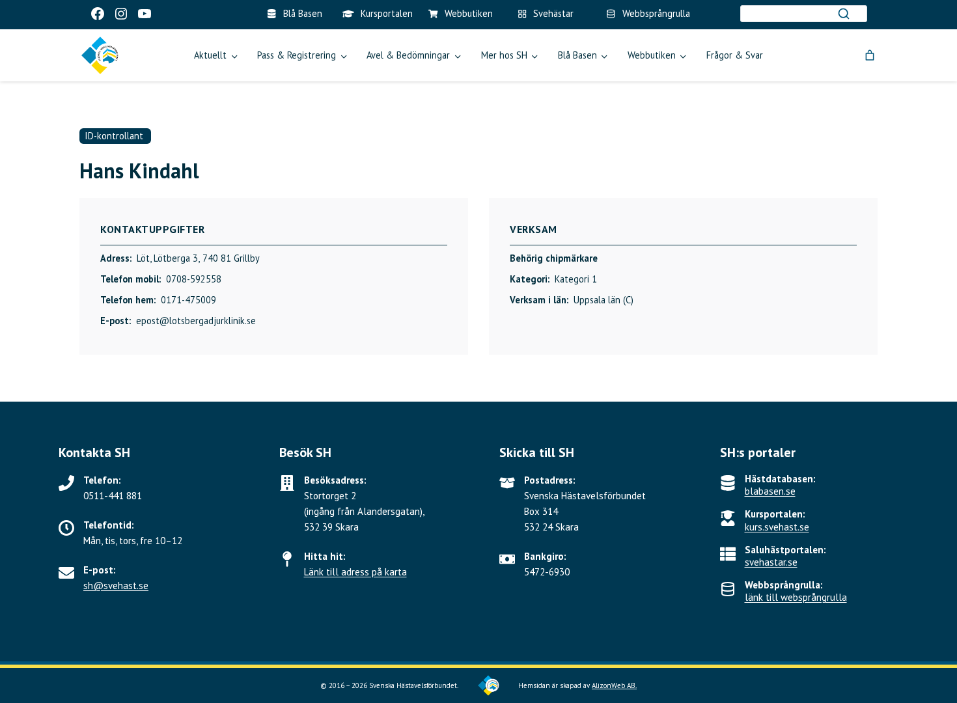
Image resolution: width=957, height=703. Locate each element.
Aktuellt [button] (210, 55)
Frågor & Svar (734, 55)
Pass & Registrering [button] (296, 55)
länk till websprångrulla (796, 597)
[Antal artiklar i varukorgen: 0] (870, 55)
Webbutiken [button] (652, 55)
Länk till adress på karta (355, 572)
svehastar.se (771, 562)
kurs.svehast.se (777, 527)
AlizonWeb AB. (614, 685)
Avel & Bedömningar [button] (408, 55)
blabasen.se (770, 491)
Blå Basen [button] (577, 55)
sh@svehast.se (115, 585)
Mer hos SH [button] (504, 55)
